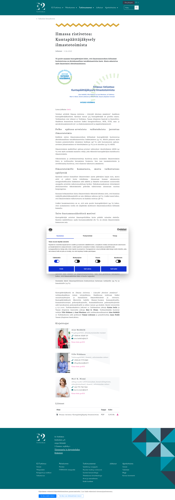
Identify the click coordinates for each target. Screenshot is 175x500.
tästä (69, 109)
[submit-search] (137, 8)
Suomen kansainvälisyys (90, 473)
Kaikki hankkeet (88, 481)
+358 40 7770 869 (81, 360)
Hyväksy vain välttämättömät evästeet (70, 496)
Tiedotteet (125, 470)
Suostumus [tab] (60, 236)
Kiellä (61, 269)
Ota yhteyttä (129, 3)
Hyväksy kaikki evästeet (48, 496)
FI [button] (136, 2)
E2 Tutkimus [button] (56, 7)
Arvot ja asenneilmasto (90, 478)
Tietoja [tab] (115, 236)
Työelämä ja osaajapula (90, 467)
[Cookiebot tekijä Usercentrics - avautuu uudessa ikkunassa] (119, 229)
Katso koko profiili (78, 342)
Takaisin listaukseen (46, 19)
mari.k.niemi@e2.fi (81, 390)
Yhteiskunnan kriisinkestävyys (92, 476)
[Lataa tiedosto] (117, 414)
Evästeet (59, 453)
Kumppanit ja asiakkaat (43, 473)
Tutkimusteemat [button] (85, 7)
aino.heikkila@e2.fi (81, 338)
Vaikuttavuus (40, 476)
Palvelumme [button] (70, 7)
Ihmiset (38, 467)
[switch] (77, 261)
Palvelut (61, 467)
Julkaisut (99, 7)
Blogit (124, 473)
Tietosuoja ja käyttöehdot (67, 450)
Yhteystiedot (40, 470)
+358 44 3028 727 (81, 335)
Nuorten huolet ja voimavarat (92, 470)
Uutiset (124, 467)
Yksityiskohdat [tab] (87, 236)
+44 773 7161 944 (81, 387)
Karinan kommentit (128, 476)
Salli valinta (87, 269)
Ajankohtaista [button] (110, 7)
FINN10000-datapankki (67, 470)
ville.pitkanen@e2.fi (81, 363)
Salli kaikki (113, 269)
